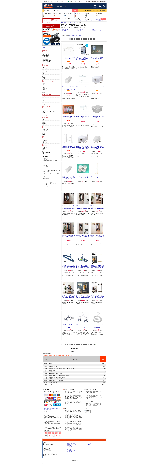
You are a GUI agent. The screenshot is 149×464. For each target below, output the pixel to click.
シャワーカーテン (45, 110)
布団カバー (44, 75)
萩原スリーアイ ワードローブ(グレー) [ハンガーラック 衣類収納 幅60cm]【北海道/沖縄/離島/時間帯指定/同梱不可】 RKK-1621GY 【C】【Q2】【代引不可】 (82, 238)
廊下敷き (44, 104)
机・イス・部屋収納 (45, 56)
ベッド (43, 70)
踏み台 (43, 134)
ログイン (88, 19)
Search (75, 10)
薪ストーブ (97, 10)
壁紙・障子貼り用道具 (46, 152)
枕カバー (44, 77)
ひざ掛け (44, 87)
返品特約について (70, 449)
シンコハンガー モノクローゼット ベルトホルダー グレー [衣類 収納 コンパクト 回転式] (97, 326)
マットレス (44, 72)
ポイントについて (70, 451)
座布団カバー (44, 92)
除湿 (100, 10)
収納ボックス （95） (80, 29)
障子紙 (43, 149)
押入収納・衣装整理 (45, 55)
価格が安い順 (74, 35)
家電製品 (88, 13)
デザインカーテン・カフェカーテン (48, 111)
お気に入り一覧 (77, 19)
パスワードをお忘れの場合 (95, 19)
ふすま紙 (44, 148)
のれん (43, 122)
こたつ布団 (44, 141)
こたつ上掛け (44, 140)
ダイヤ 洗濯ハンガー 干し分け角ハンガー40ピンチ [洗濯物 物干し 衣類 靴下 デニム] (68, 326)
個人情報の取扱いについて (72, 443)
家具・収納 (57, 15)
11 (93, 39)
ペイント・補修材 (58, 13)
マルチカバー (44, 88)
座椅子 (43, 89)
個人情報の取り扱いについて (91, 20)
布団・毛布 (44, 73)
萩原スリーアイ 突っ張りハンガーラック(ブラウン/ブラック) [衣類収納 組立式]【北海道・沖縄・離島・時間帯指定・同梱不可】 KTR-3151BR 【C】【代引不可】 (97, 297)
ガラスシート (44, 147)
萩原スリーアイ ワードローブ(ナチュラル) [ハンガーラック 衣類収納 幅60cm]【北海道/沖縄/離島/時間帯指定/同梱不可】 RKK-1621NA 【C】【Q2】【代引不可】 (97, 238)
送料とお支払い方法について (80, 20)
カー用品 (67, 15)
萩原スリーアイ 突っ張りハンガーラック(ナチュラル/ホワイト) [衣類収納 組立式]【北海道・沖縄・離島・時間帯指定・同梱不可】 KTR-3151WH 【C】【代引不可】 (83, 297)
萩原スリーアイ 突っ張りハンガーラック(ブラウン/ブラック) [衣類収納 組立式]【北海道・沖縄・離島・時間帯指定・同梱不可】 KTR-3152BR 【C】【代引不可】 (68, 297)
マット (43, 99)
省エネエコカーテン (45, 115)
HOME (62, 22)
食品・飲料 (100, 13)
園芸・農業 (78, 13)
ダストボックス (45, 129)
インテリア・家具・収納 (67, 22)
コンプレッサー (92, 10)
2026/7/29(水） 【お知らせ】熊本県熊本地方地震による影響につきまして (51, 21)
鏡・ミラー (44, 133)
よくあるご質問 (79, 1)
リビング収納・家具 (45, 54)
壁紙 (43, 151)
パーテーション (45, 130)
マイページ (83, 19)
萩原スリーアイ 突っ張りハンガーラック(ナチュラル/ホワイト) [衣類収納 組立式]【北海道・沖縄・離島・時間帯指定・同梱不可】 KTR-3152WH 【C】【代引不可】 (97, 268)
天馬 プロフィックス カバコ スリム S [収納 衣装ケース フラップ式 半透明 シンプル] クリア (97, 147)
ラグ (43, 100)
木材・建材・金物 (101, 15)
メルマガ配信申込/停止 (71, 450)
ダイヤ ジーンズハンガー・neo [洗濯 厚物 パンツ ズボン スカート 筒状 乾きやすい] (82, 326)
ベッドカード (44, 71)
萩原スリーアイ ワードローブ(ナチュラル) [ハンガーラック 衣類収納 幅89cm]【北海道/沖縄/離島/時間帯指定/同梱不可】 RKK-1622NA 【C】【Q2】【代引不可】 (97, 208)
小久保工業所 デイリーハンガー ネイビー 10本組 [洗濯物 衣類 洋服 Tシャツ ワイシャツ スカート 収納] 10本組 (68, 266)
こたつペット (44, 142)
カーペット (44, 96)
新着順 (70, 35)
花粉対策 (103, 10)
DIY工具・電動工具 (48, 13)
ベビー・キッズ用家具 (46, 61)
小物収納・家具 (45, 59)
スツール (44, 84)
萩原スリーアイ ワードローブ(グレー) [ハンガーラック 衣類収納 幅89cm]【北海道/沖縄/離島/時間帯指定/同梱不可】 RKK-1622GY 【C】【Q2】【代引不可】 (82, 208)
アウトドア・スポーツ (69, 13)
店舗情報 (89, 444)
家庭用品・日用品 (79, 15)
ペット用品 (46, 15)
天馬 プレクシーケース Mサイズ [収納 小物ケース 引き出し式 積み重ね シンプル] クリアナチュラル (82, 147)
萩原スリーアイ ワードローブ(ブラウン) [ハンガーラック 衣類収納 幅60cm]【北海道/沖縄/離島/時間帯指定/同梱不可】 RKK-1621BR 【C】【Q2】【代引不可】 (68, 238)
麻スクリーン (44, 124)
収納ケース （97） (65, 29)
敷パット (44, 67)
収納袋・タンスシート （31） (97, 30)
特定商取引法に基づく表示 (101, 20)
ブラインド (44, 112)
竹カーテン (44, 123)
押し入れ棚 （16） (65, 30)
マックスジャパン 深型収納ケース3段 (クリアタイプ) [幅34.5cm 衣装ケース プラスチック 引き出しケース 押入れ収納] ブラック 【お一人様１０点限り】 (82, 59)
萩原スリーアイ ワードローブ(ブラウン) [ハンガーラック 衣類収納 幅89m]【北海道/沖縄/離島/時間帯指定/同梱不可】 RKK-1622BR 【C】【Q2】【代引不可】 (68, 208)
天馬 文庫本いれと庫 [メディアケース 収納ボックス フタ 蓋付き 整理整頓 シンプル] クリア (68, 177)
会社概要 (89, 443)
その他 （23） (79, 30)
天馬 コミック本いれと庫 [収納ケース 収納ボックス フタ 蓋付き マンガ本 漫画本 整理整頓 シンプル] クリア (68, 88)
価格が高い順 (80, 35)
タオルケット (44, 68)
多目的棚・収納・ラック (46, 60)
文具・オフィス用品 (90, 15)
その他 (43, 78)
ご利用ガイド (71, 1)
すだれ (43, 119)
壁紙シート (44, 153)
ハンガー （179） (95, 29)
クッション (44, 83)
